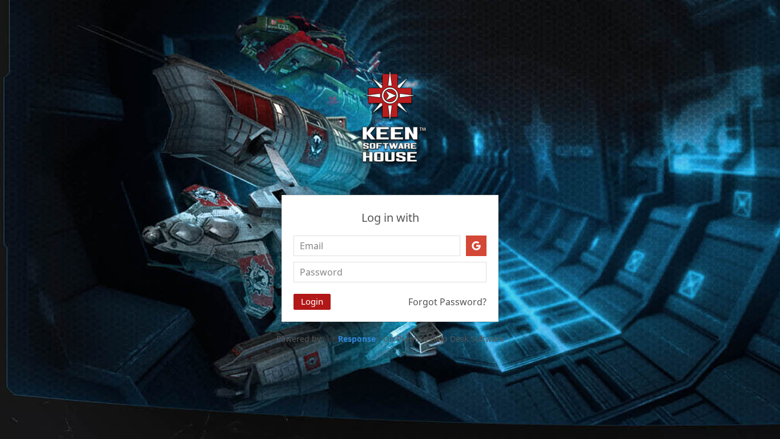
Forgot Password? (447, 302)
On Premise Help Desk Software (443, 338)
